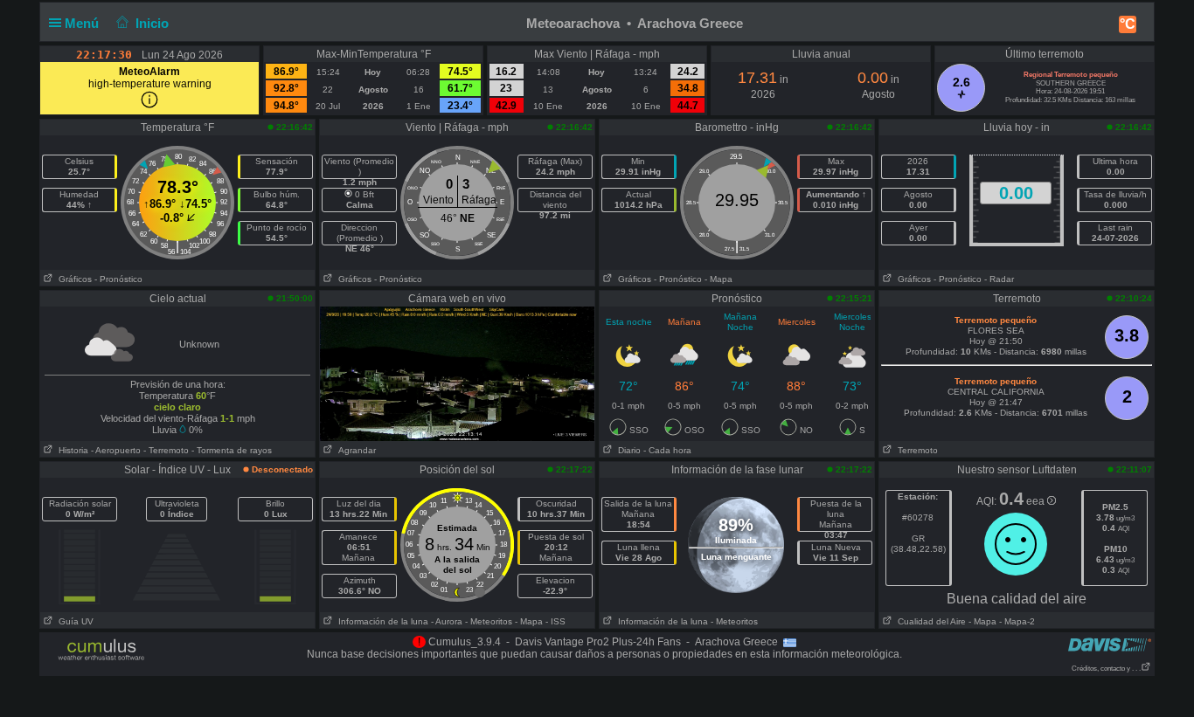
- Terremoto (166, 450)
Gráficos (72, 279)
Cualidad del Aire (929, 621)
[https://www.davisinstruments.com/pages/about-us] (1109, 644)
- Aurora (446, 621)
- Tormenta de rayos (231, 450)
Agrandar (354, 450)
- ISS (555, 621)
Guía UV (73, 621)
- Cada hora (667, 450)
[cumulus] (102, 651)
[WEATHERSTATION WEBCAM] (457, 373)
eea (1036, 501)
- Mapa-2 (1015, 621)
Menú (83, 23)
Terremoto (915, 450)
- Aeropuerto (116, 450)
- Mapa (718, 279)
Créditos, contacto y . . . (1106, 668)
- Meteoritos (488, 621)
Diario (627, 450)
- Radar (999, 279)
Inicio (152, 23)
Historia (70, 450)
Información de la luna (380, 621)
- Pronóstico (118, 279)
